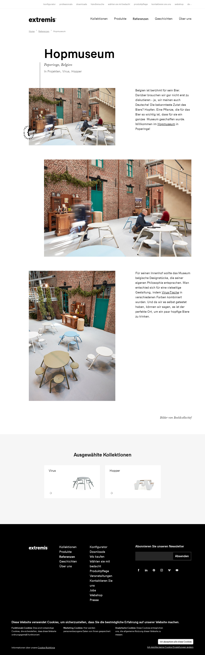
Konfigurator (49, 4)
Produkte (120, 19)
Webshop (179, 4)
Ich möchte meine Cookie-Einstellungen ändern (170, 647)
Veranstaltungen (101, 576)
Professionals (65, 4)
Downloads (81, 4)
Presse (94, 600)
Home (32, 31)
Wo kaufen (97, 556)
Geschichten (163, 19)
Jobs (93, 590)
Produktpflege (141, 4)
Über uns (185, 19)
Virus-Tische (170, 292)
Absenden (182, 556)
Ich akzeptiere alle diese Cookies (176, 641)
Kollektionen (99, 19)
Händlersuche (97, 4)
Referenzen (140, 19)
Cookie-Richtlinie (46, 647)
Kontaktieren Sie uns (161, 4)
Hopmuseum (166, 124)
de (188, 4)
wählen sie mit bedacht (119, 4)
